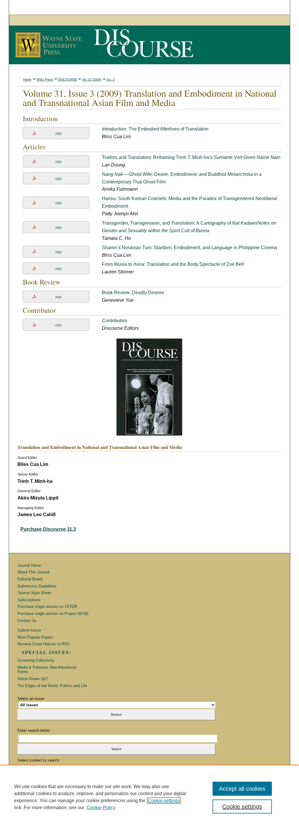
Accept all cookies (242, 788)
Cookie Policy (101, 807)
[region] (149, 797)
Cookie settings (164, 800)
